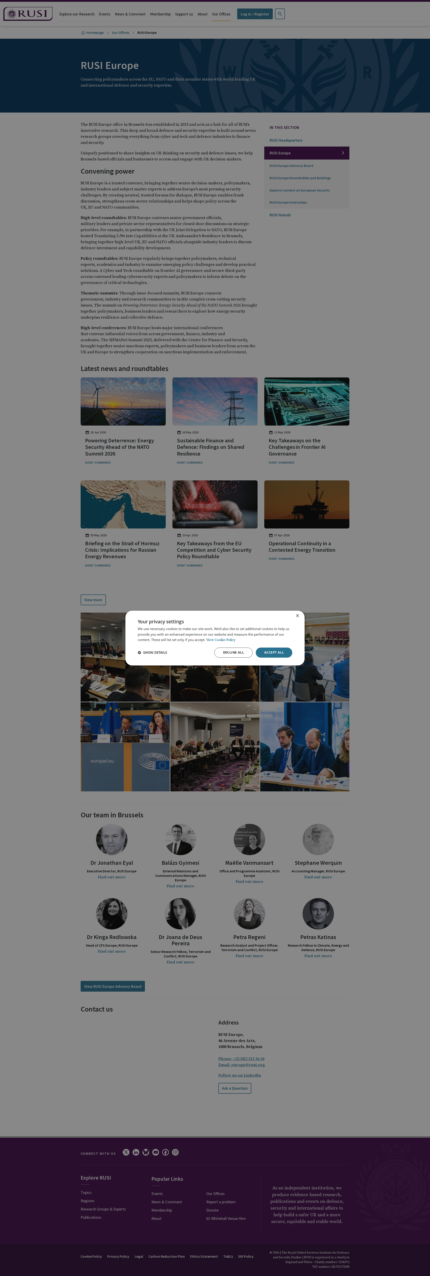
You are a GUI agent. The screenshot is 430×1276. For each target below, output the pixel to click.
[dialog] (215, 638)
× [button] (297, 616)
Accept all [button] (274, 652)
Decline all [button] (233, 652)
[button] (152, 652)
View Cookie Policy (221, 640)
